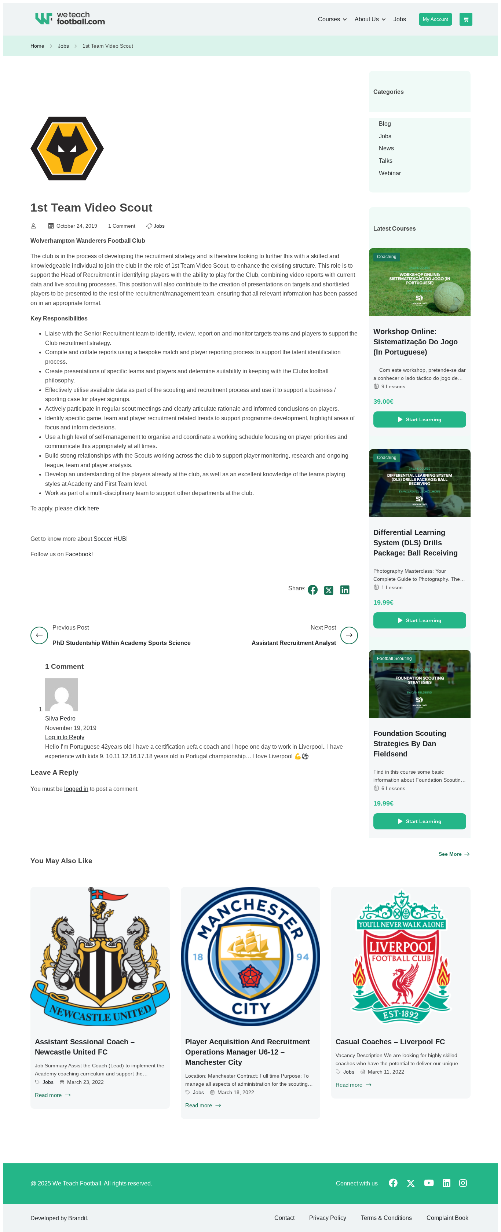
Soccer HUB (110, 539)
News (386, 148)
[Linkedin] (446, 1183)
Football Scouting (394, 658)
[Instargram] (463, 1183)
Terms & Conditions (386, 1218)
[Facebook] (312, 589)
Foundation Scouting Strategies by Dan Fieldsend (409, 743)
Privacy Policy (327, 1218)
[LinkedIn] (345, 589)
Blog (385, 124)
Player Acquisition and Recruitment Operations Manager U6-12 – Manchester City (247, 1052)
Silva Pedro (60, 718)
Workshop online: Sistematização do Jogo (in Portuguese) (415, 341)
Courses (329, 19)
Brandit (77, 1218)
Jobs (400, 19)
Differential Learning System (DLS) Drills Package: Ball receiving (415, 542)
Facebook (78, 554)
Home (37, 46)
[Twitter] (328, 590)
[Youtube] (429, 1183)
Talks (385, 161)
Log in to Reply (64, 737)
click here (86, 508)
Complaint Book (447, 1218)
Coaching (386, 256)
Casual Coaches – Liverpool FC (390, 1042)
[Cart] (466, 19)
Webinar (390, 173)
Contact (284, 1218)
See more (450, 854)
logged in (76, 789)
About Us (367, 19)
